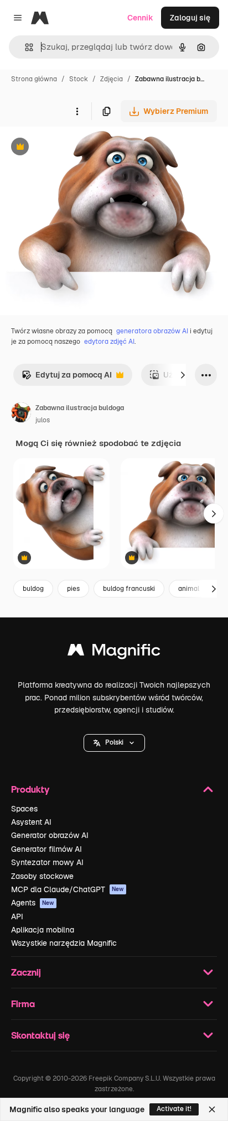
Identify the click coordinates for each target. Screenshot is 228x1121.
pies (73, 588)
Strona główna (34, 79)
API (17, 916)
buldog (33, 588)
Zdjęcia (111, 79)
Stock (78, 79)
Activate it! (174, 1108)
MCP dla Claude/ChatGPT (67, 889)
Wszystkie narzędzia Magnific (64, 943)
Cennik (140, 18)
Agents (32, 903)
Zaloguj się (190, 18)
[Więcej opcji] (77, 111)
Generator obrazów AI (50, 835)
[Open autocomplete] (24, 47)
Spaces (24, 809)
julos (42, 420)
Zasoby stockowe (42, 876)
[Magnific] (114, 652)
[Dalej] (183, 375)
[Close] (212, 1109)
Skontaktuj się (40, 1035)
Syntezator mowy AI (47, 862)
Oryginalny (76, 148)
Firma (23, 1003)
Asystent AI (31, 822)
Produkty (30, 789)
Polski (114, 742)
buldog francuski (129, 588)
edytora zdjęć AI (109, 341)
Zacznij (26, 972)
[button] (114, 743)
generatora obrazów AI (152, 331)
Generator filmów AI (46, 849)
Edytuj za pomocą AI (67, 378)
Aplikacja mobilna (42, 930)
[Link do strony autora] (21, 414)
